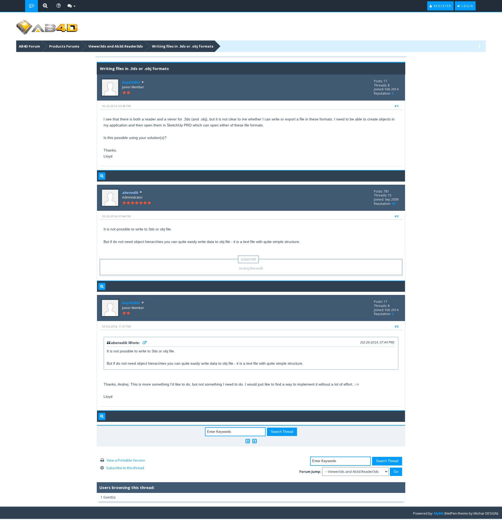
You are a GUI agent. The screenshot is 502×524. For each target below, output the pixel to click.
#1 (396, 106)
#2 (396, 216)
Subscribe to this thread (125, 467)
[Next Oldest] (248, 441)
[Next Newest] (254, 441)
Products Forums (64, 46)
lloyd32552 (131, 82)
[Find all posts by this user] (101, 176)
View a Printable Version (125, 460)
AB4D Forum (29, 46)
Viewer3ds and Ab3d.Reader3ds (115, 46)
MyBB (438, 513)
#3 (396, 326)
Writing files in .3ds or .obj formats (182, 46)
